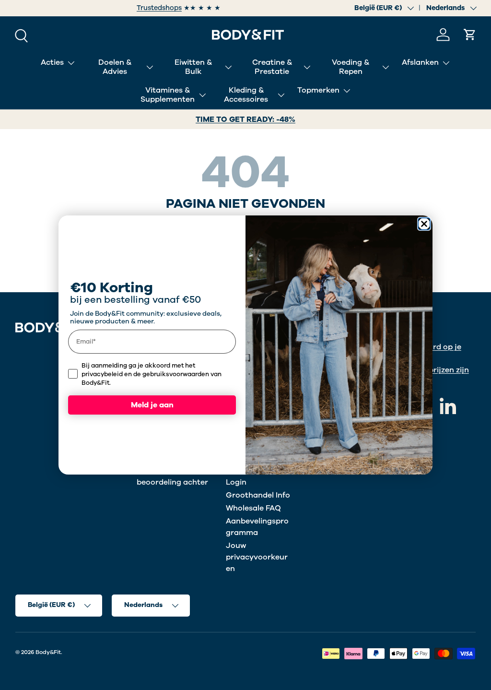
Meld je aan (152, 405)
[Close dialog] (424, 224)
